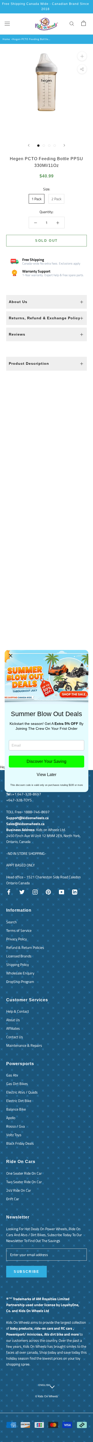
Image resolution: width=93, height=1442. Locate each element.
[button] (11, 656)
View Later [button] (46, 775)
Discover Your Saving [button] (46, 761)
